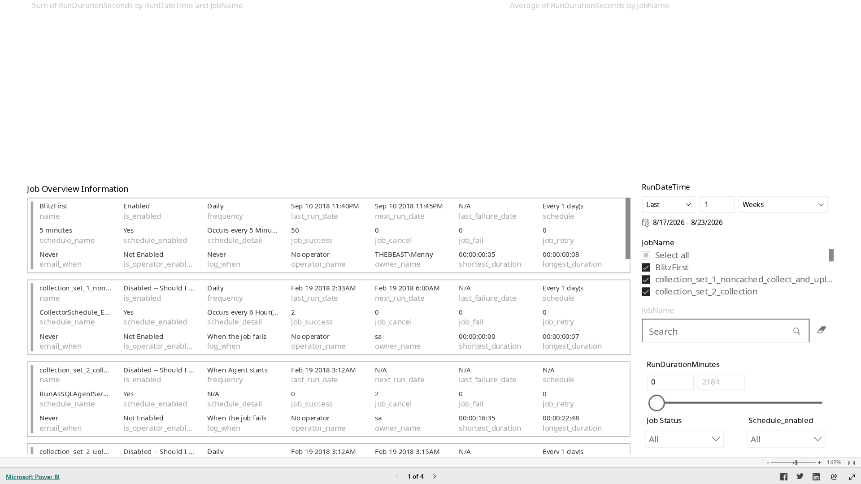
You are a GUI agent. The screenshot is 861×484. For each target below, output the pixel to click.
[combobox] (669, 204)
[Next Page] (434, 477)
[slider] (656, 403)
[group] (268, 89)
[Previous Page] (397, 477)
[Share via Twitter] (800, 478)
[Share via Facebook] (783, 478)
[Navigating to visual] (738, 330)
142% (834, 462)
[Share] (834, 477)
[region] (430, 228)
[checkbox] (735, 255)
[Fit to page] (849, 463)
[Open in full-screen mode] (852, 477)
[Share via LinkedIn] (816, 478)
